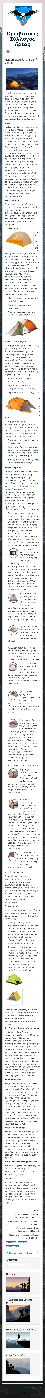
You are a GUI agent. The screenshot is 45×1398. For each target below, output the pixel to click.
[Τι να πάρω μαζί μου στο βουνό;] (18, 1313)
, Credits (22, 1393)
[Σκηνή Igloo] (14, 980)
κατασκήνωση (11, 1242)
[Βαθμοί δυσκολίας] (18, 1365)
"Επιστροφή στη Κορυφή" (31, 1387)
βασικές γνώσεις (12, 1246)
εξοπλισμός (22, 1242)
